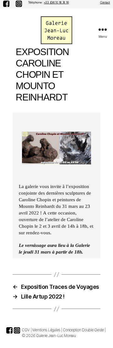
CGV (26, 330)
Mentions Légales (46, 330)
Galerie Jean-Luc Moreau (56, 335)
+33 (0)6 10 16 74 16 (56, 2)
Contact (105, 2)
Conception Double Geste (83, 330)
